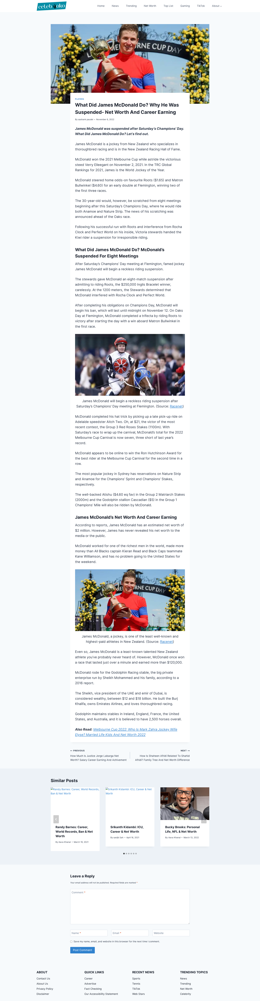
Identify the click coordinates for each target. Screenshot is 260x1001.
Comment (78, 892)
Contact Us (43, 978)
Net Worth (150, 5)
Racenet (176, 406)
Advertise (90, 983)
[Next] (204, 819)
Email (117, 933)
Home (101, 5)
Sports (136, 978)
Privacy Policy (45, 988)
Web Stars (138, 993)
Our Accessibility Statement (101, 993)
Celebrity (185, 993)
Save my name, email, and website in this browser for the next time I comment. (117, 941)
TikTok (201, 5)
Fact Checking (93, 988)
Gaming (185, 5)
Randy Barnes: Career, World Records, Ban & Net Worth (74, 831)
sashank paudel (85, 119)
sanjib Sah (118, 837)
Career (88, 978)
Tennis (136, 983)
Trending (131, 5)
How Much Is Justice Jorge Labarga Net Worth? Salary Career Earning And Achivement (98, 755)
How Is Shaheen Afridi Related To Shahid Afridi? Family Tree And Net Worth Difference (162, 755)
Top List (168, 5)
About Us (42, 983)
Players (79, 99)
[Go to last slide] (56, 819)
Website (159, 933)
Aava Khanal (65, 842)
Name (76, 933)
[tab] (124, 853)
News (115, 5)
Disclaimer (43, 993)
